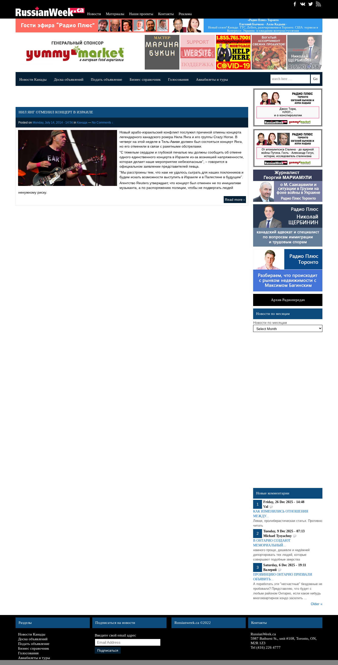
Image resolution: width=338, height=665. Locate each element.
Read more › (235, 200)
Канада (82, 122)
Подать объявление (106, 79)
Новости (94, 14)
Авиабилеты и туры (212, 79)
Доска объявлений (68, 79)
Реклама (185, 14)
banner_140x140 (198, 52)
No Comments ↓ (102, 122)
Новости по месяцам (270, 323)
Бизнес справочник (145, 79)
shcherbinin (304, 52)
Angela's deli (269, 52)
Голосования (178, 79)
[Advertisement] (287, 411)
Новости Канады (33, 79)
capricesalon (162, 52)
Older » (316, 604)
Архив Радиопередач (288, 300)
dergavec (233, 52)
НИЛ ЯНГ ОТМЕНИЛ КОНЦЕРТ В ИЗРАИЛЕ (56, 112)
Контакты (166, 14)
